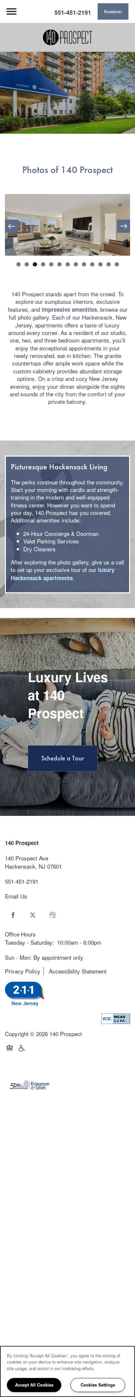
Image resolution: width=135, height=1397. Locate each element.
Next (123, 226)
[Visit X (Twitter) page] (33, 915)
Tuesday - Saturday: (29, 942)
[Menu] (11, 11)
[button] (113, 11)
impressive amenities (69, 309)
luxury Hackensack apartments (62, 573)
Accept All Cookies (34, 1385)
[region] (67, 1371)
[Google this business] (52, 915)
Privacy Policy (22, 971)
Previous (11, 226)
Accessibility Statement (77, 971)
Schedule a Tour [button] (62, 758)
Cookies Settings (98, 1385)
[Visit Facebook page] (13, 915)
